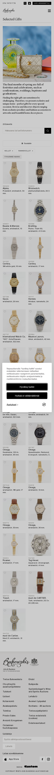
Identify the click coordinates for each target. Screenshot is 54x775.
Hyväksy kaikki (27, 386)
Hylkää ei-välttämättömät (27, 395)
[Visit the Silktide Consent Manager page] (44, 404)
